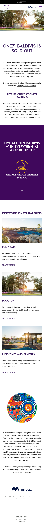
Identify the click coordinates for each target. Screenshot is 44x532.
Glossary (25, 497)
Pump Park (9, 247)
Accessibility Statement (22, 499)
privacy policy (23, 1)
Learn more (8, 265)
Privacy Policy (8, 497)
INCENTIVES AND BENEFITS (18, 354)
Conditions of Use (17, 497)
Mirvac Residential (33, 497)
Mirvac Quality (22, 519)
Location (8, 301)
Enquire (22, 522)
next (40, 164)
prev (3, 164)
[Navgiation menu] (41, 7)
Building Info (22, 517)
